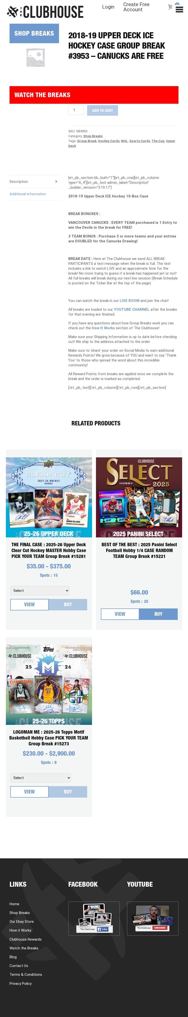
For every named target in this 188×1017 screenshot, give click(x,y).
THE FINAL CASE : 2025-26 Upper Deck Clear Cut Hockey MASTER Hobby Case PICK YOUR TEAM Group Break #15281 (49, 551)
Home (14, 904)
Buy (68, 605)
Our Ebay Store (22, 921)
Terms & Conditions (26, 974)
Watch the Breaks (42, 95)
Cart (17, 134)
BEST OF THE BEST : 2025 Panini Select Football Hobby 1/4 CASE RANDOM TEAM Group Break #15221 (139, 551)
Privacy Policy (21, 983)
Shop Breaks (34, 34)
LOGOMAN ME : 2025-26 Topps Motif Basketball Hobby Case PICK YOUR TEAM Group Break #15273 (48, 738)
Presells (24, 55)
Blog (17, 116)
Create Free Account (136, 7)
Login (108, 7)
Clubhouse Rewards (26, 939)
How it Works (31, 73)
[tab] (35, 194)
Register (23, 151)
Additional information (28, 194)
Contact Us (19, 966)
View (29, 605)
